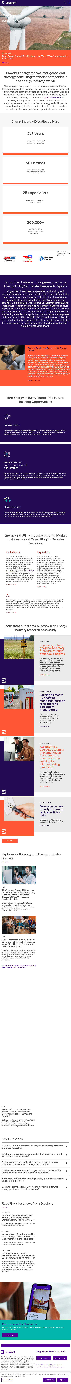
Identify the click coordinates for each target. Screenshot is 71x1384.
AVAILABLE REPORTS (34, 380)
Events (52, 1351)
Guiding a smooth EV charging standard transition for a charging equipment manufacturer (52, 702)
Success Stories (45, 641)
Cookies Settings (7, 1380)
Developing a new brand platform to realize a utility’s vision (51, 810)
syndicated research (54, 98)
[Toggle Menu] (68, 2)
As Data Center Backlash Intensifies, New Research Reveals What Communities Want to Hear (18, 1255)
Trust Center (58, 1365)
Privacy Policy (40, 1365)
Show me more (11, 584)
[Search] (64, 3)
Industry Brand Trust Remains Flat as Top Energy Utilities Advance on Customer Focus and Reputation (18, 1236)
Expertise (43, 552)
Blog (3, 887)
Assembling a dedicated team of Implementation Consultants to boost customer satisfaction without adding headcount (52, 757)
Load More (9, 840)
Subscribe (10, 1335)
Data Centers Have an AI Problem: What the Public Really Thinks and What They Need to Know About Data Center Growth (18, 942)
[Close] (68, 1375)
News (45, 1351)
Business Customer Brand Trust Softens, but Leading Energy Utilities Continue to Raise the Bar (18, 1217)
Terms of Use (49, 1365)
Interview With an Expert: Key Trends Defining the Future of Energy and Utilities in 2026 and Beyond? (17, 1112)
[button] (35, 1147)
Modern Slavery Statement (57, 1367)
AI (7, 595)
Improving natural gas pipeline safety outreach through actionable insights (52, 649)
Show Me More (44, 674)
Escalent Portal (60, 1358)
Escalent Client (43, 1358)
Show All (5, 862)
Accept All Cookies (49, 1380)
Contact (61, 1351)
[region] (35, 1378)
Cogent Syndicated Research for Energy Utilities (47, 349)
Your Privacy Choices (42, 1367)
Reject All (62, 1380)
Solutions (13, 552)
